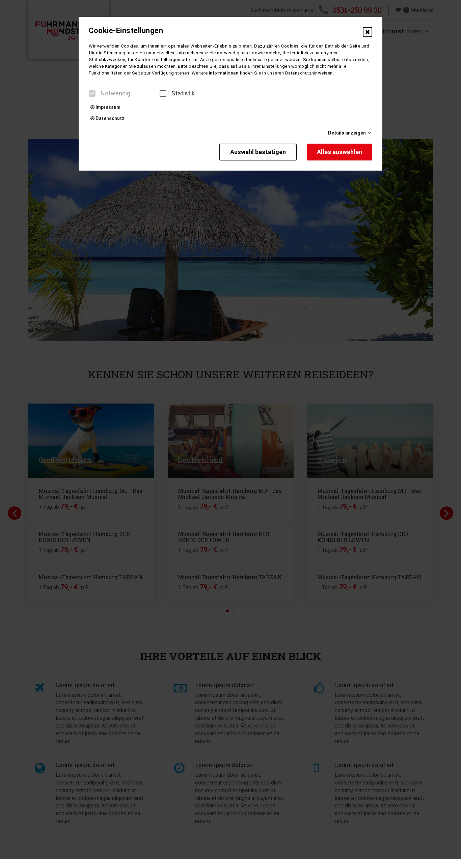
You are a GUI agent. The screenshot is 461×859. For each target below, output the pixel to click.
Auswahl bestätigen (258, 151)
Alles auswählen (339, 151)
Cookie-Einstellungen (126, 30)
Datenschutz (109, 118)
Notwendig (115, 93)
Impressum (107, 107)
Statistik (183, 93)
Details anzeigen (347, 133)
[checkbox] (92, 93)
